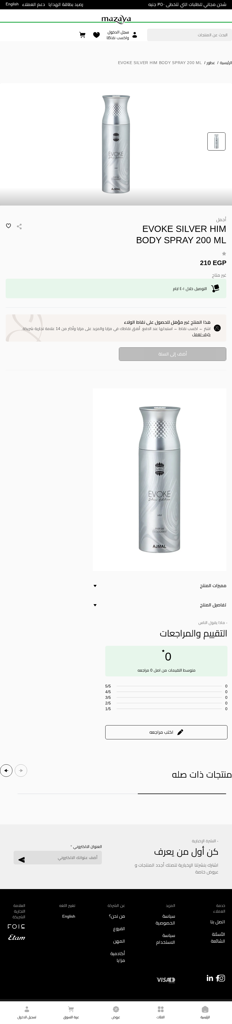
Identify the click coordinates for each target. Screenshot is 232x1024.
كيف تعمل (201, 334)
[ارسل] (21, 860)
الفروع (119, 928)
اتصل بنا (217, 921)
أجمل (221, 219)
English (12, 4)
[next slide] (6, 770)
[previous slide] (21, 770)
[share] (19, 226)
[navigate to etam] (16, 937)
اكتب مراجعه (161, 732)
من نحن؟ (117, 916)
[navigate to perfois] (16, 926)
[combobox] (189, 35)
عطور (209, 62)
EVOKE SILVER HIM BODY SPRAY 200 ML (160, 62)
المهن (119, 941)
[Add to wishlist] (8, 226)
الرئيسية (224, 62)
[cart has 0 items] (82, 35)
